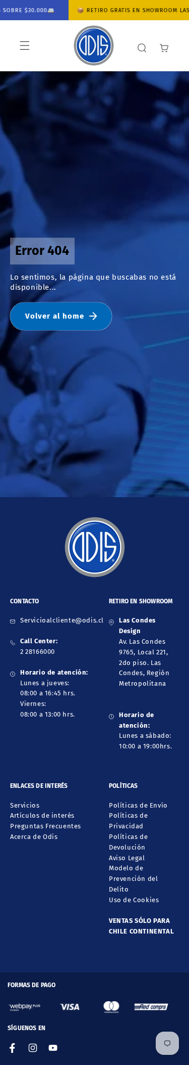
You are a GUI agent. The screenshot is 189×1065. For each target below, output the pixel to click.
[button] (25, 45)
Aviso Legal (127, 858)
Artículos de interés (42, 815)
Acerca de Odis (33, 836)
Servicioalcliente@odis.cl (62, 620)
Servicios (24, 805)
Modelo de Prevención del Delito (133, 878)
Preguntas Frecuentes (45, 826)
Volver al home (54, 316)
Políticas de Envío (138, 805)
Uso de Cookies (134, 900)
